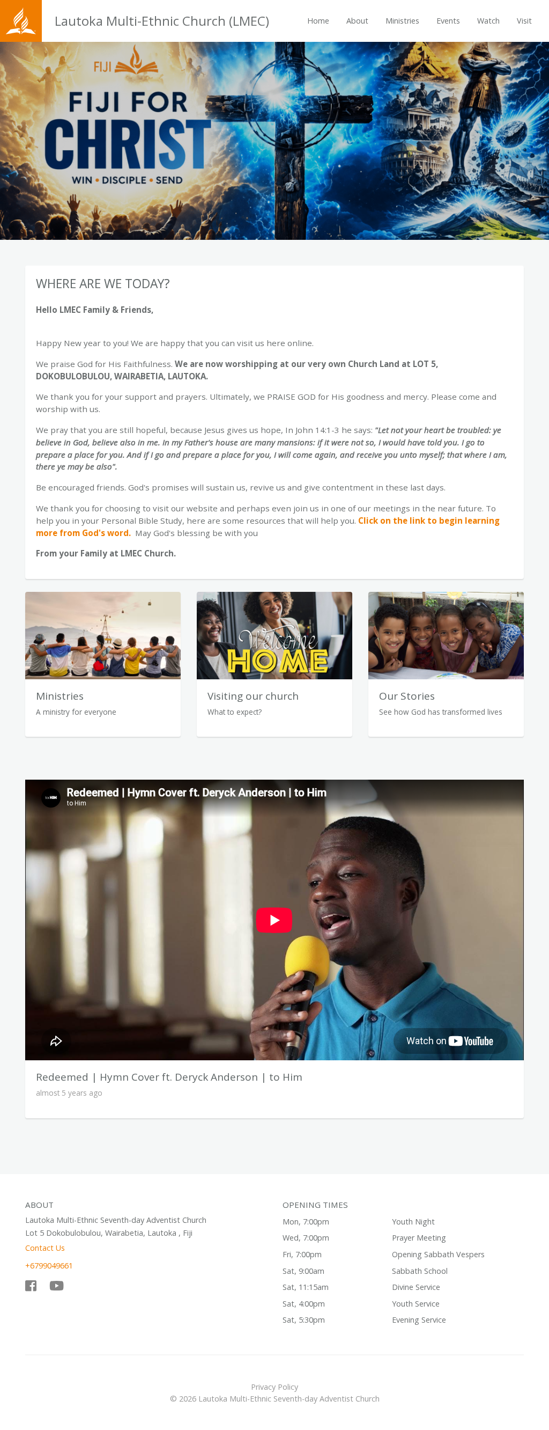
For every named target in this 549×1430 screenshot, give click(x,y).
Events (448, 21)
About (357, 21)
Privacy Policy (274, 1387)
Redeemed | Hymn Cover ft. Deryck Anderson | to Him (169, 1077)
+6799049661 (49, 1265)
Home (318, 21)
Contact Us (45, 1248)
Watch (488, 21)
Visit (524, 21)
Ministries (402, 21)
